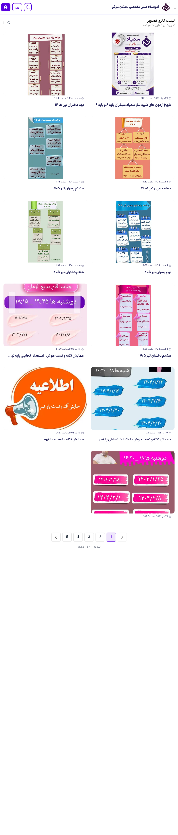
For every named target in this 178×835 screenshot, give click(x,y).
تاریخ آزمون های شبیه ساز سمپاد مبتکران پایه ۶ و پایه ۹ (133, 105)
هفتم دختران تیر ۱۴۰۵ (68, 272)
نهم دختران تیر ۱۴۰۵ (69, 105)
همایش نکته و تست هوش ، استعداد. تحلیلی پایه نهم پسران (129, 439)
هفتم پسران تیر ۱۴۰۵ (156, 188)
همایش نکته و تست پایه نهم (64, 439)
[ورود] (5, 7)
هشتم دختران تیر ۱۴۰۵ (154, 355)
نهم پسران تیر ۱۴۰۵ (157, 272)
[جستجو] (28, 7)
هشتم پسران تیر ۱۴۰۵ (68, 188)
